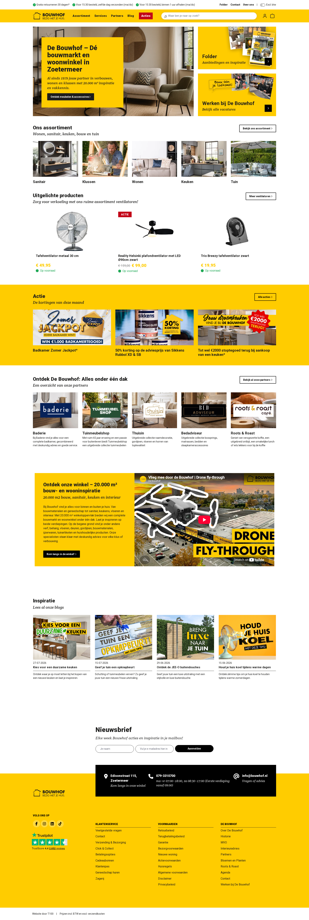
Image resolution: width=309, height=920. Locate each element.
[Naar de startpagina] (49, 16)
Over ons (248, 4)
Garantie (163, 842)
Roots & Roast (230, 866)
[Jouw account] (265, 16)
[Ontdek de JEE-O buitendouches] (185, 637)
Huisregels (165, 866)
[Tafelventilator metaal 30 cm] (72, 231)
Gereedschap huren (107, 872)
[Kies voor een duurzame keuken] (61, 637)
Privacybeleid (166, 884)
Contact (235, 4)
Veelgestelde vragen (108, 830)
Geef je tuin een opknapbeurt (114, 667)
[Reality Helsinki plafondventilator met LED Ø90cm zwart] (154, 231)
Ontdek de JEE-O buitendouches (178, 667)
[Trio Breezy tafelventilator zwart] (237, 231)
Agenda (225, 872)
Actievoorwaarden (169, 860)
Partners (226, 854)
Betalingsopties (105, 854)
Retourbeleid (166, 830)
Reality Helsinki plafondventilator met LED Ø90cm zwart (149, 258)
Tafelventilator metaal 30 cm (57, 256)
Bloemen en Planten (233, 860)
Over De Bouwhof (232, 830)
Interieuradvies (230, 848)
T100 (50, 913)
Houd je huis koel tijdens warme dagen (245, 667)
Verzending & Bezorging (110, 842)
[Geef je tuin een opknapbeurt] (123, 637)
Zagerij (99, 878)
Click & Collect (104, 848)
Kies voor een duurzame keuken (55, 667)
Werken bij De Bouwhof (235, 884)
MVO (224, 842)
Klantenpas (102, 866)
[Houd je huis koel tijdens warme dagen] (247, 637)
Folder (224, 4)
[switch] (262, 5)
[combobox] (211, 16)
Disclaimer (164, 878)
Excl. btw (271, 4)
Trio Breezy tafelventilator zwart (225, 256)
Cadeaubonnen (104, 860)
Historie (226, 836)
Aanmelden (194, 748)
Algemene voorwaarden (173, 872)
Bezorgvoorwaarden (170, 848)
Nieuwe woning (167, 854)
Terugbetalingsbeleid (171, 836)
